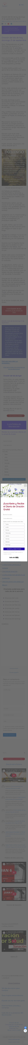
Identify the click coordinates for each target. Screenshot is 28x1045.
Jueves (7, 536)
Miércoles (8, 533)
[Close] (25, 485)
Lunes (7, 527)
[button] (14, 533)
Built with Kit (14, 557)
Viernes (7, 539)
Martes (7, 530)
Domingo (8, 544)
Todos (7, 524)
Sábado (8, 542)
